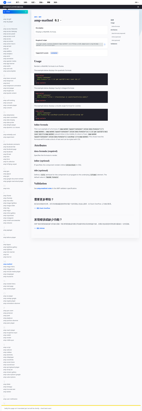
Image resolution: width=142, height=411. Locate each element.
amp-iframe (7, 196)
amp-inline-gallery (9, 213)
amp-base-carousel (9, 78)
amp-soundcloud (8, 365)
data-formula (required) (118, 33)
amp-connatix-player (10, 105)
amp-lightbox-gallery (10, 247)
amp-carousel (7, 103)
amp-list (6, 254)
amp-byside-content (9, 93)
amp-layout (7, 244)
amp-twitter (7, 392)
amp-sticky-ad (7, 370)
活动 (40, 2)
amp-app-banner (8, 64)
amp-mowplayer (8, 274)
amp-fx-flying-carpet (10, 164)
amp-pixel (6, 315)
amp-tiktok (6, 384)
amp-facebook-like (9, 147)
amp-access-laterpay (10, 31)
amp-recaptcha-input (10, 333)
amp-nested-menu (9, 284)
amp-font (6, 157)
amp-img (6, 208)
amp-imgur (7, 210)
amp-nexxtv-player (9, 289)
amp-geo (6, 171)
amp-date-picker (8, 122)
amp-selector (7, 350)
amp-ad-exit (7, 46)
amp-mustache (8, 276)
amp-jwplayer (7, 230)
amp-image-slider (9, 205)
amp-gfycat (7, 174)
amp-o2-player (8, 296)
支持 (55, 2)
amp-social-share (9, 362)
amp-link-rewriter (9, 252)
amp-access (7, 39)
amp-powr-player (9, 323)
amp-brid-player (8, 88)
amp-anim (6, 56)
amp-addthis (7, 51)
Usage (113, 23)
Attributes (114, 30)
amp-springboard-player (11, 367)
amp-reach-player (9, 330)
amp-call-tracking (9, 100)
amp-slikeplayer (8, 357)
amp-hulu (6, 188)
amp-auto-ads (7, 68)
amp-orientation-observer (11, 303)
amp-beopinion (8, 81)
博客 (48, 2)
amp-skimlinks (8, 355)
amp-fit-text (7, 154)
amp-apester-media (9, 61)
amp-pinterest (8, 313)
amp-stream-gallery (9, 372)
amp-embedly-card (9, 134)
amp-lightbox (7, 249)
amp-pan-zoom (8, 310)
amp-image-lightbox (10, 203)
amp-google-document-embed (13, 179)
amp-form (6, 159)
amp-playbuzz (8, 318)
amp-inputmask (8, 215)
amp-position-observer (10, 320)
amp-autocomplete (9, 71)
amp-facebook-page (9, 149)
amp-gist (6, 176)
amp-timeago (7, 387)
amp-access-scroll (9, 36)
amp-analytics (7, 54)
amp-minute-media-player (11, 271)
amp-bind (6, 83)
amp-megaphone (9, 269)
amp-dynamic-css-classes (11, 127)
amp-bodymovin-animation (12, 86)
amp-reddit (7, 335)
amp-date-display (9, 120)
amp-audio (6, 66)
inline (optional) (116, 37)
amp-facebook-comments (11, 144)
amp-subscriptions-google (11, 374)
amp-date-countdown (10, 117)
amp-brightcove (8, 91)
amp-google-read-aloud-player (13, 181)
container (54, 53)
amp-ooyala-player (9, 301)
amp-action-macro (9, 44)
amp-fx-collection (9, 161)
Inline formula (116, 26)
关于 (17, 2)
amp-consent (7, 108)
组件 (40, 17)
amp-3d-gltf (7, 19)
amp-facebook (8, 152)
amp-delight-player (9, 125)
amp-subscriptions (9, 377)
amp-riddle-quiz (8, 340)
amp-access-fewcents (10, 29)
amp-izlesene (7, 223)
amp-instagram (8, 218)
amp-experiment (8, 137)
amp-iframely (7, 198)
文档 (25, 2)
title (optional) (116, 40)
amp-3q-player (8, 22)
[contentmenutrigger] (124, 20)
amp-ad (5, 49)
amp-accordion (8, 41)
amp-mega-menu (9, 267)
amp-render (7, 338)
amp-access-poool (9, 34)
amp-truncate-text (9, 389)
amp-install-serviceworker (11, 220)
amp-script (6, 347)
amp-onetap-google (9, 298)
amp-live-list (7, 257)
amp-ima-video (8, 201)
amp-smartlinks (8, 360)
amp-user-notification (10, 399)
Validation (114, 44)
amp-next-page (8, 286)
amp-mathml (7, 264)
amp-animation (8, 59)
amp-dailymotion (8, 115)
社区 (33, 2)
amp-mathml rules (44, 188)
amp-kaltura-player (9, 237)
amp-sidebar (7, 352)
